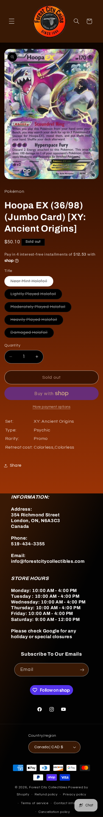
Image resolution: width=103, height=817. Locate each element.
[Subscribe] (82, 669)
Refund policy (46, 794)
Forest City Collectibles (48, 787)
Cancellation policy (54, 811)
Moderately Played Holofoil (40, 308)
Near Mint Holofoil (31, 282)
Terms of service (35, 803)
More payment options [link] (52, 407)
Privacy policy (74, 794)
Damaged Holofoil (32, 334)
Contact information (70, 803)
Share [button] (15, 465)
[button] (11, 21)
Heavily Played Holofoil (36, 321)
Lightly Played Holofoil (36, 295)
